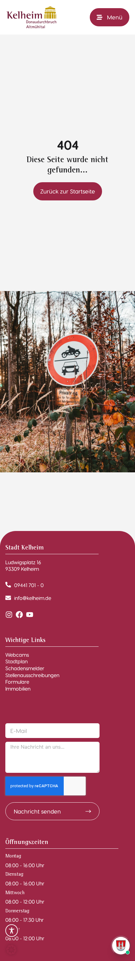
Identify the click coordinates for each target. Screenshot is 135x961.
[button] (110, 17)
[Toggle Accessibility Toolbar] (12, 930)
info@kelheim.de (32, 598)
